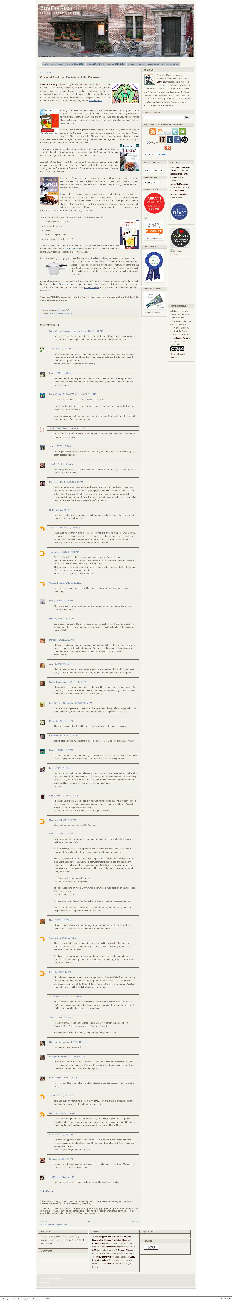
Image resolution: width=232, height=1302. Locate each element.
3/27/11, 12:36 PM (68, 938)
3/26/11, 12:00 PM (78, 682)
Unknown (53, 820)
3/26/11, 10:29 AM (66, 619)
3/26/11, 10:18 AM (70, 552)
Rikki (51, 510)
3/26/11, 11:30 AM (65, 640)
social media (149, 105)
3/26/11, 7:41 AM (88, 394)
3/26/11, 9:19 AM (75, 482)
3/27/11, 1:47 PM (63, 972)
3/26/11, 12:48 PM (64, 750)
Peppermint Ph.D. (57, 482)
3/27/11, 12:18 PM (64, 834)
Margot (52, 640)
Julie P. (52, 464)
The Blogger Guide (103, 1237)
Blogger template (10, 1299)
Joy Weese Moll (56, 996)
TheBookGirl (55, 552)
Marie (51, 721)
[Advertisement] (179, 281)
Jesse (52, 1095)
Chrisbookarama (56, 583)
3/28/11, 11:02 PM (65, 1134)
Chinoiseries (54, 795)
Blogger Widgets (125, 1250)
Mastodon (44, 1282)
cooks (52, 1134)
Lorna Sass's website (63, 284)
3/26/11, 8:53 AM (64, 446)
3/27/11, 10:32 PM (65, 1095)
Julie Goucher (55, 527)
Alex (51, 664)
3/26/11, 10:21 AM (74, 583)
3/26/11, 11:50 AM (63, 664)
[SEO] (151, 1249)
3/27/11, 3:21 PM (63, 1017)
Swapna (53, 1159)
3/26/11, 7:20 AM (95, 331)
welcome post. (95, 100)
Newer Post (44, 1221)
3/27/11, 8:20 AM (70, 795)
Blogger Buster (119, 1237)
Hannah (52, 619)
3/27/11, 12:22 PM (63, 920)
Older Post (135, 1221)
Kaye (51, 373)
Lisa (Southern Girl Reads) (61, 703)
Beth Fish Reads (56, 8)
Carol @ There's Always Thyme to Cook (67, 331)
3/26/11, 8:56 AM (65, 464)
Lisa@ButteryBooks (58, 1056)
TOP (229, 1299)
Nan (51, 920)
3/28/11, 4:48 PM (67, 1113)
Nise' (51, 601)
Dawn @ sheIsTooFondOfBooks (64, 394)
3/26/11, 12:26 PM (64, 721)
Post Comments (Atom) (59, 1225)
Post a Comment (47, 1191)
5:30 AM (62, 310)
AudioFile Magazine (179, 184)
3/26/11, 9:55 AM (63, 510)
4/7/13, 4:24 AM (66, 1177)
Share (45, 316)
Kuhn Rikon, (72, 249)
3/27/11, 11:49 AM (67, 820)
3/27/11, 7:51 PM (71, 1078)
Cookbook (53, 313)
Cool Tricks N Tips (110, 1264)
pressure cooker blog (89, 284)
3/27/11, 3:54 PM (78, 1042)
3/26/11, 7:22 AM (63, 349)
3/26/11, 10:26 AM (64, 601)
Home (89, 1221)
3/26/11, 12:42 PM (72, 735)
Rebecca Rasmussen (59, 1042)
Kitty (51, 972)
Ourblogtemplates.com (36, 1299)
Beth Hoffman (55, 735)
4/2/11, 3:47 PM (65, 1159)
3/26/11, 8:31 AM (77, 428)
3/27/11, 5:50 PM (77, 1056)
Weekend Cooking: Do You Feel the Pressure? (70, 77)
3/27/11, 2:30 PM (73, 996)
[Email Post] (67, 310)
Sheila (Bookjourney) (58, 682)
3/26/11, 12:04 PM (83, 703)
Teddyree (53, 1177)
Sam (51, 1017)
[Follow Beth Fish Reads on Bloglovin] (155, 155)
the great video (91, 287)
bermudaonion (55, 1078)
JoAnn (52, 446)
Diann (51, 750)
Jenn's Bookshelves (58, 428)
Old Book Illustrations (109, 1247)
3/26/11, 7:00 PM (62, 768)
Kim (51, 768)
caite (51, 349)
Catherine (53, 938)
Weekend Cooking (65, 313)
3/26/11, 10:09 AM (72, 527)
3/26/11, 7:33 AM (63, 373)
